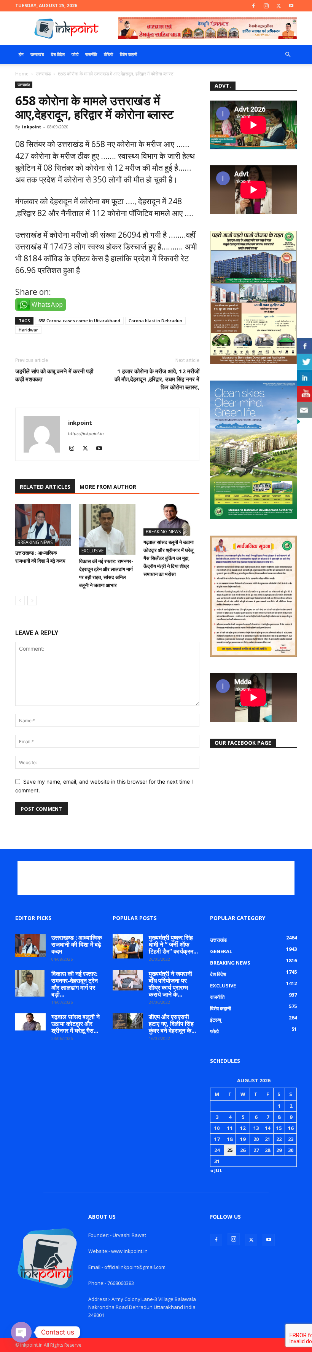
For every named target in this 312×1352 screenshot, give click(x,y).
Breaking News (35, 542)
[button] (288, 54)
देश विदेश (58, 54)
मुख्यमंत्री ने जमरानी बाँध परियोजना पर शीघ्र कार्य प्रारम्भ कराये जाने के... (170, 984)
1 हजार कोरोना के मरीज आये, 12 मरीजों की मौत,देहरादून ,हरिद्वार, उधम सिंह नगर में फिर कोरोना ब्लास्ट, (157, 379)
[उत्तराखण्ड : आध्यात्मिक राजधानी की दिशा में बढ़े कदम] (43, 525)
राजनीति (91, 54)
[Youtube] (291, 5)
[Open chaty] (21, 1332)
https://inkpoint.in (85, 433)
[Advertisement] (156, 878)
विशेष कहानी (128, 54)
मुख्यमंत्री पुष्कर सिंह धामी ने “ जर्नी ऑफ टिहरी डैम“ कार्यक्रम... (173, 944)
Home (22, 73)
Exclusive (92, 550)
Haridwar (28, 330)
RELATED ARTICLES (45, 486)
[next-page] (32, 600)
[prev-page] (20, 600)
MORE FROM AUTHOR (108, 486)
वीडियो (108, 54)
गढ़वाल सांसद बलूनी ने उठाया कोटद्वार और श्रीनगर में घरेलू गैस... (75, 1024)
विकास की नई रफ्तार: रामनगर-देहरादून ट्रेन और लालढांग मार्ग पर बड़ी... (74, 984)
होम (21, 54)
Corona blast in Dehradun (155, 320)
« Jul (216, 1170)
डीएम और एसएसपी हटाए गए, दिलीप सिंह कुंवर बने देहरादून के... (172, 1024)
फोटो (75, 54)
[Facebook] (253, 5)
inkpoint (31, 127)
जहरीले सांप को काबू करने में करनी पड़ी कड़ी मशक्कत (54, 375)
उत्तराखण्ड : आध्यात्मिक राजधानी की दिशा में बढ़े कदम (76, 944)
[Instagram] (266, 5)
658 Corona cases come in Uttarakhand (79, 320)
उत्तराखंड (37, 54)
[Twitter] (278, 5)
